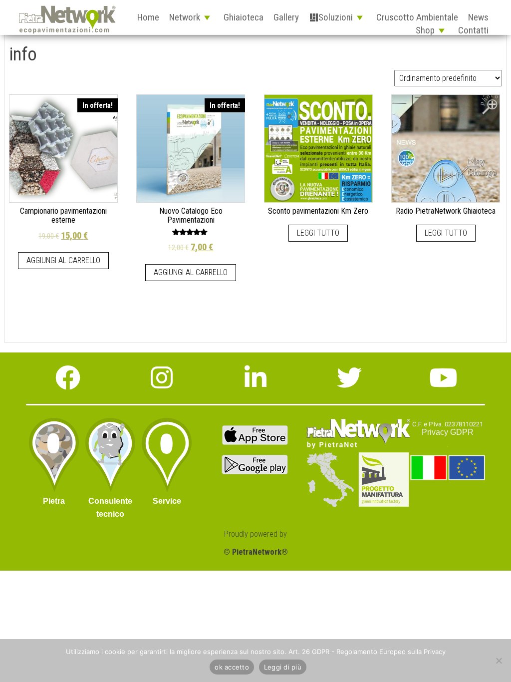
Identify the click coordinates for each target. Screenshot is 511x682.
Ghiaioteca (243, 17)
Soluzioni (335, 17)
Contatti (473, 30)
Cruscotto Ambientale (417, 17)
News (478, 17)
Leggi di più (282, 667)
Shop (425, 30)
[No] (499, 661)
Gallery (286, 17)
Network (184, 17)
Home (148, 17)
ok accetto (232, 667)
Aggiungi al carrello (63, 260)
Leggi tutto (318, 233)
